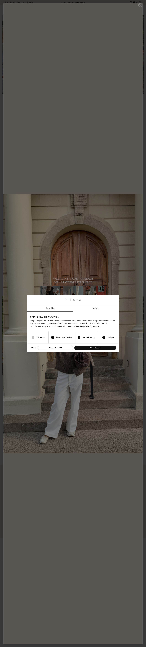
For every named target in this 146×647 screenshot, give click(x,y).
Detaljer (96, 308)
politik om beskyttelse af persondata (86, 326)
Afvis (33, 348)
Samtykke (50, 308)
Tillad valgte (55, 348)
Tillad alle (95, 348)
